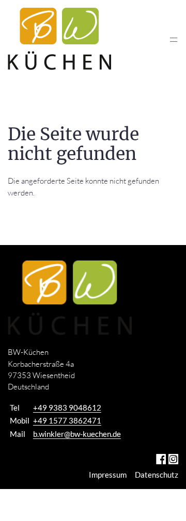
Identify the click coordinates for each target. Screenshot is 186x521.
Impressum (108, 474)
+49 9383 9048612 (67, 407)
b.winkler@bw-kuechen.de (77, 433)
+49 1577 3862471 (67, 420)
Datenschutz (156, 474)
